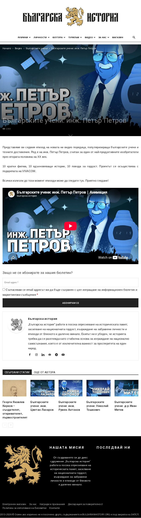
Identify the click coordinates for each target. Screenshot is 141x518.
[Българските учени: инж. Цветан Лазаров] (42, 388)
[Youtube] (65, 355)
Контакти (54, 508)
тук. (82, 180)
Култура (58, 37)
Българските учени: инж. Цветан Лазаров (41, 405)
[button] (134, 37)
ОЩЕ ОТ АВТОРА (44, 372)
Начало (7, 48)
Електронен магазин (14, 504)
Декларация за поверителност (85, 504)
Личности (40, 37)
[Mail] (51, 355)
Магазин (117, 37)
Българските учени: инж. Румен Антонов (69, 405)
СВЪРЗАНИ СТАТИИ (17, 372)
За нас (102, 37)
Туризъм (73, 37)
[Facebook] (31, 355)
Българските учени (37, 48)
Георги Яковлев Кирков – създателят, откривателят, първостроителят (15, 409)
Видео (89, 37)
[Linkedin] (44, 355)
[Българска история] (70, 16)
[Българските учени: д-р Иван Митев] (126, 388)
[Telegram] (58, 355)
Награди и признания (52, 504)
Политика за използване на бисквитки (24, 508)
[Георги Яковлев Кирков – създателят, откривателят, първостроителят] (14, 388)
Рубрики (23, 37)
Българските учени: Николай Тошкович (97, 405)
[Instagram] (38, 355)
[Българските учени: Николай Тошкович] (98, 388)
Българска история (42, 318)
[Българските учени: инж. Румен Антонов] (70, 388)
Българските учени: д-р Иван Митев (126, 405)
